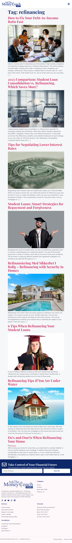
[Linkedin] (14, 500)
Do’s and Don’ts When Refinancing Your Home (35, 439)
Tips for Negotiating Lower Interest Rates (35, 146)
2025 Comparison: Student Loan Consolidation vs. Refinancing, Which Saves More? (33, 83)
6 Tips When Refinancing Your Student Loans (31, 328)
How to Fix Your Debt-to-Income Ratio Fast (33, 20)
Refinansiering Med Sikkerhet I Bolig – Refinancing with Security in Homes (35, 267)
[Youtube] (8, 500)
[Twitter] (5, 500)
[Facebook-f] (2, 500)
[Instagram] (11, 500)
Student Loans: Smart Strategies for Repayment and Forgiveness (35, 206)
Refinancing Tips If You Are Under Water (34, 382)
